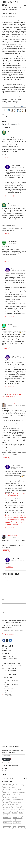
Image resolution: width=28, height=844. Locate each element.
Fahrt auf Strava (6, 118)
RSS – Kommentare (7, 771)
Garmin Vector (14, 792)
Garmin (5, 792)
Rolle (5, 815)
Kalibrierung (7, 799)
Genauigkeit (22, 792)
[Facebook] (3, 640)
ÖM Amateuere (22, 827)
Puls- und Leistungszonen (9, 670)
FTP (20, 789)
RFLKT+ (21, 812)
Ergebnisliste (5, 116)
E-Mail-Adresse (5, 606)
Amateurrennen (7, 784)
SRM (14, 820)
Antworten (6, 158)
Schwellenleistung (18, 817)
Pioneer (14, 807)
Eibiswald (14, 787)
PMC (20, 807)
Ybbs (15, 827)
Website (4, 612)
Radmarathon (7, 812)
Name (3, 599)
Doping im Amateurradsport (9, 658)
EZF (15, 789)
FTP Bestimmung (6, 661)
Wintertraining (7, 827)
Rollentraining (7, 817)
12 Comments (12, 16)
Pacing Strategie (6, 650)
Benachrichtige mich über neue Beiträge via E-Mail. (14, 631)
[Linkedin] (10, 640)
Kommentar (5, 581)
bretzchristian (12, 404)
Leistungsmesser (7, 804)
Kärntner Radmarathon (18, 799)
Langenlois (6, 802)
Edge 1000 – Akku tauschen (11, 680)
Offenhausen (7, 807)
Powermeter (14, 810)
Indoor (5, 797)
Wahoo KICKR (13, 825)
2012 (16, 81)
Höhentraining (17, 794)
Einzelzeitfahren (7, 789)
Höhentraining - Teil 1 (8, 656)
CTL (15, 784)
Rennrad (15, 812)
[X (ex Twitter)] (7, 640)
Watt (20, 825)
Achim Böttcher (8, 677)
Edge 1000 (6, 787)
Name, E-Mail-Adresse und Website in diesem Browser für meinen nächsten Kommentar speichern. (14, 621)
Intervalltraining (14, 797)
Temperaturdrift (7, 822)
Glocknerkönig (7, 794)
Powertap (23, 810)
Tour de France (18, 822)
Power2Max (6, 810)
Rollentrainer (13, 815)
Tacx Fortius (20, 820)
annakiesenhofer (13, 536)
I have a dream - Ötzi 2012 (9, 668)
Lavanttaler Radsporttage (17, 802)
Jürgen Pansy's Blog (10, 4)
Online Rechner (6, 649)
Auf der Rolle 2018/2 (9, 688)
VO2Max (5, 825)
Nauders (16, 804)
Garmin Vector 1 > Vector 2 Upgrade (11, 663)
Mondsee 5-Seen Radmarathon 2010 (11, 666)
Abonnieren (6, 759)
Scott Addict (7, 820)
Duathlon (21, 784)
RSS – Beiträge (6, 768)
